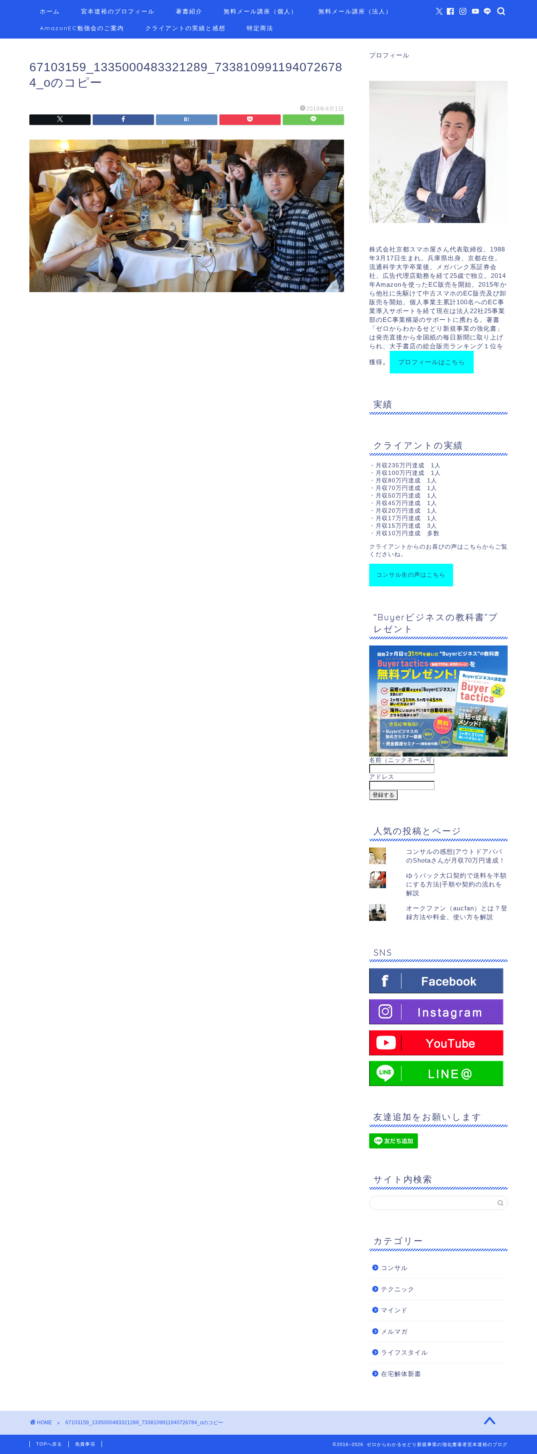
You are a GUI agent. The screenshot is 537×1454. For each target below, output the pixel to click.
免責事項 (85, 1443)
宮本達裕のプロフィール (118, 11)
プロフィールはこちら (431, 361)
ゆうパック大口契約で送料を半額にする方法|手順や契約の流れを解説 (456, 884)
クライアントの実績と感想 (185, 28)
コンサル (394, 1267)
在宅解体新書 (401, 1373)
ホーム (50, 11)
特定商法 (260, 28)
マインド (394, 1310)
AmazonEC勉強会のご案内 (82, 28)
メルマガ (394, 1331)
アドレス (381, 777)
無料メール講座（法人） (355, 11)
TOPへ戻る (49, 1443)
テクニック (397, 1289)
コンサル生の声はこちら (411, 575)
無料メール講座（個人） (260, 11)
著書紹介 (189, 11)
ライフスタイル (404, 1352)
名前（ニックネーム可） (403, 760)
